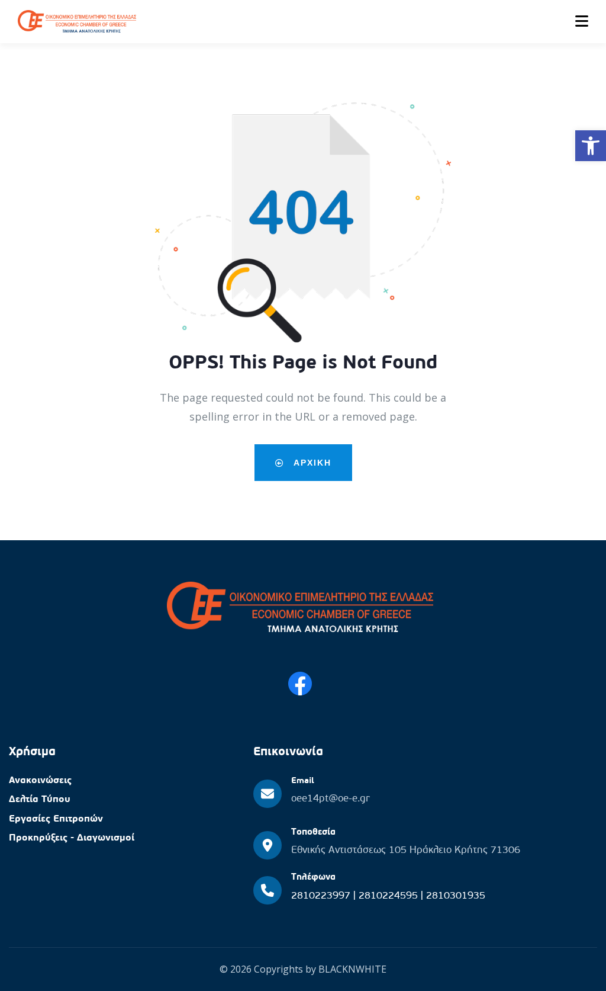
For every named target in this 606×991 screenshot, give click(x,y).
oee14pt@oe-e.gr (330, 799)
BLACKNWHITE (352, 969)
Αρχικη (311, 462)
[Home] (300, 609)
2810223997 (322, 896)
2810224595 (390, 896)
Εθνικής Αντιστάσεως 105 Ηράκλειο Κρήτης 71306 (405, 850)
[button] (590, 145)
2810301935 (455, 896)
